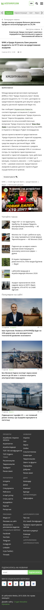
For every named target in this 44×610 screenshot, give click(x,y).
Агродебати (7, 502)
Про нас (26, 518)
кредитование (31, 182)
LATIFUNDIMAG (29, 540)
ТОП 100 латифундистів (12, 451)
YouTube (6, 537)
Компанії (26, 488)
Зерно (37, 13)
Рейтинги (7, 492)
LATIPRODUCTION (31, 543)
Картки (6, 506)
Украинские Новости (23, 109)
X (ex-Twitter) (8, 551)
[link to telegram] (4, 583)
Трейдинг (7, 468)
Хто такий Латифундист (32, 521)
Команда (26, 534)
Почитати (8, 477)
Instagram (7, 544)
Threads (6, 555)
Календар (27, 481)
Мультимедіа (29, 494)
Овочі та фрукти (29, 462)
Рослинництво (9, 460)
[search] (36, 3)
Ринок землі (8, 471)
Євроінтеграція (21, 13)
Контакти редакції (30, 530)
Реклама (7, 514)
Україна (9, 13)
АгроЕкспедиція (9, 447)
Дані (25, 477)
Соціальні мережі (11, 530)
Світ (31, 13)
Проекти (7, 434)
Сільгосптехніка (29, 452)
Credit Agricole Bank (16, 182)
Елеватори (27, 455)
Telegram (6, 540)
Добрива (26, 469)
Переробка (27, 466)
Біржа (26, 537)
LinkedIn (6, 547)
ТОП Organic (8, 454)
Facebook (6, 533)
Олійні (26, 448)
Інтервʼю (13, 327)
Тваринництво (9, 464)
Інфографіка (28, 498)
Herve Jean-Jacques (15, 185)
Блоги (11, 370)
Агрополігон (8, 443)
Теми (5, 457)
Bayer (4, 185)
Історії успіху (8, 495)
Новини (27, 434)
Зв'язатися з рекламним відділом (11, 526)
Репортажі (7, 509)
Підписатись (35, 572)
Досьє (25, 485)
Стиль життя (8, 499)
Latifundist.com (31, 514)
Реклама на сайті (10, 521)
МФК (4, 182)
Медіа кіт (6, 518)
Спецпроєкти (8, 488)
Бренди (26, 492)
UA (31, 3)
